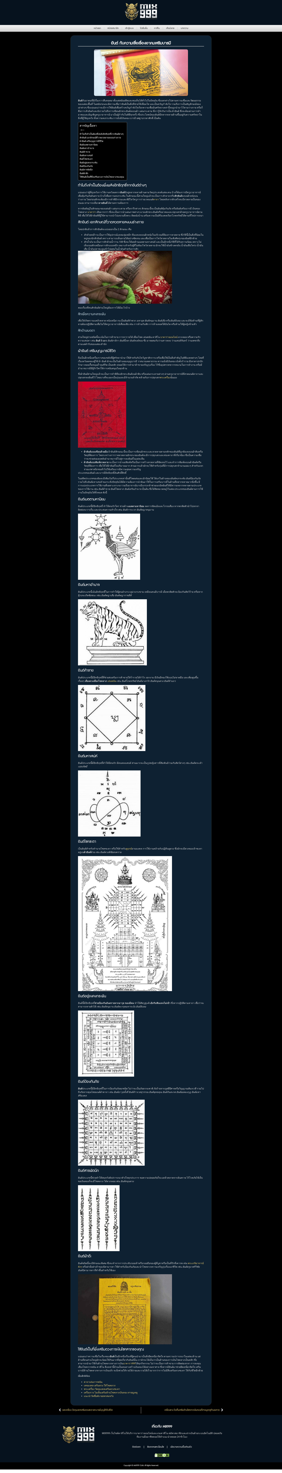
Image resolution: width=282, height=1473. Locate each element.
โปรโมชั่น (144, 28)
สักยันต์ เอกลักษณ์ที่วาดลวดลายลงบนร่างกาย (100, 137)
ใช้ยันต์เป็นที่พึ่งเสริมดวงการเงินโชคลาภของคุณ (102, 177)
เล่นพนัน (112, 681)
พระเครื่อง (165, 377)
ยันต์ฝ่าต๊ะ (84, 173)
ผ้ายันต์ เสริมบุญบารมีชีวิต (91, 141)
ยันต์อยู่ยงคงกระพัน (88, 162)
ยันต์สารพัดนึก (86, 170)
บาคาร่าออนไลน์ (169, 337)
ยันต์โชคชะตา (86, 159)
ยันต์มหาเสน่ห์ (86, 155)
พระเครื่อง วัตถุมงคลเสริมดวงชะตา (102, 1389)
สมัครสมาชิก (113, 28)
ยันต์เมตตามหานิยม (89, 145)
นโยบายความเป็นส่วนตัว (181, 1447)
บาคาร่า (92, 212)
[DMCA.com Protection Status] (162, 1456)
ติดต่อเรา (136, 1447)
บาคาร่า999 (129, 1363)
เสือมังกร (170, 28)
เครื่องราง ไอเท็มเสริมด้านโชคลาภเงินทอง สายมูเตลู (110, 1392)
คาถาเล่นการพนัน (93, 1382)
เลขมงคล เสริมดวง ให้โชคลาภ (100, 1385)
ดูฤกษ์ (129, 848)
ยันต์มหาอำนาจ (87, 148)
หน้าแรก (97, 28)
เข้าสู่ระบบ (129, 28)
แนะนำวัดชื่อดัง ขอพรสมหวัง (99, 1396)
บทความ (184, 28)
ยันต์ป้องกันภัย (86, 166)
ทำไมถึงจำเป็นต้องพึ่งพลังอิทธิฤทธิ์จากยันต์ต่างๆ (102, 134)
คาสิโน (157, 28)
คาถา (156, 199)
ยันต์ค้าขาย (85, 152)
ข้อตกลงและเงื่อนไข (155, 1447)
